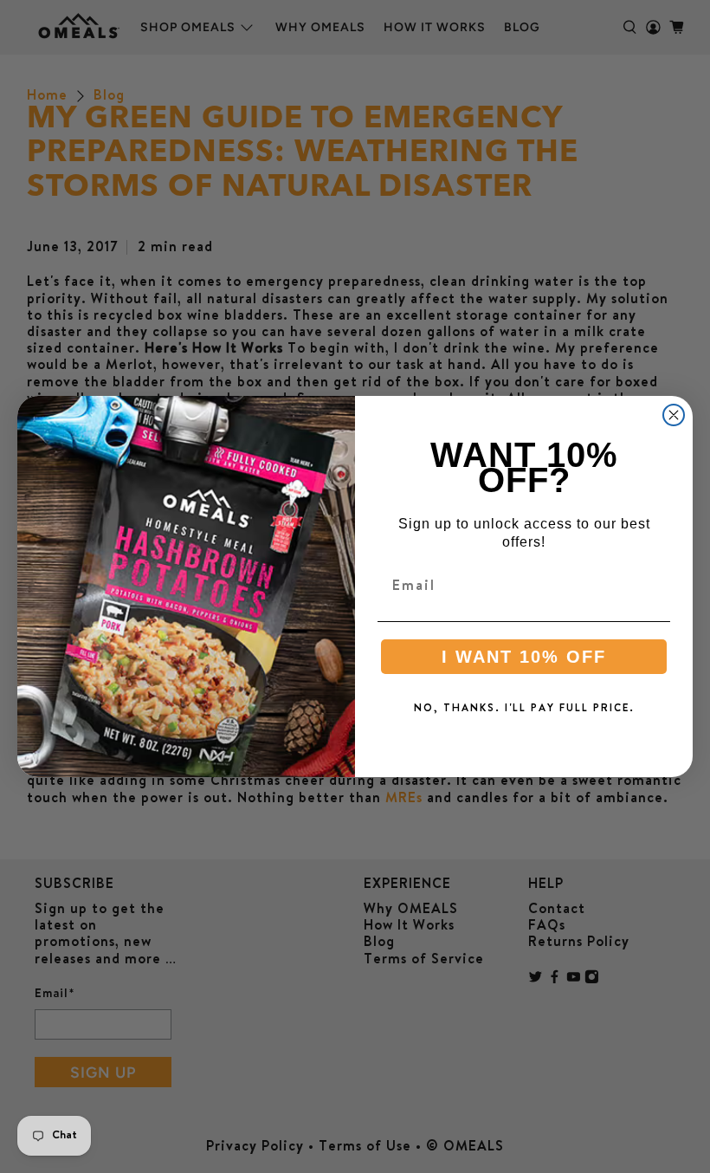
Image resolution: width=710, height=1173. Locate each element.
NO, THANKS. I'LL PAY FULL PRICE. (524, 708)
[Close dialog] (673, 415)
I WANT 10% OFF (524, 656)
